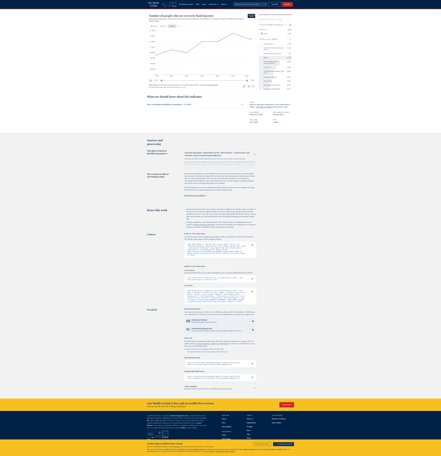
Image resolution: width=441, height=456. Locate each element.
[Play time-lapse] (151, 80)
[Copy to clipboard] (250, 245)
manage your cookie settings (225, 451)
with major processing (264, 107)
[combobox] (250, 4)
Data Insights (226, 427)
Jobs (248, 434)
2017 (156, 80)
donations (177, 446)
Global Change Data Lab (179, 416)
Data (197, 4)
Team (248, 430)
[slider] (161, 80)
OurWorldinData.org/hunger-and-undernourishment (165, 87)
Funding (249, 427)
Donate (287, 4)
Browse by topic (187, 4)
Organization (251, 423)
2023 (252, 80)
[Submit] (264, 4)
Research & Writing (279, 419)
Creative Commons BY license (204, 225)
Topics (224, 419)
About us (250, 419)
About (223, 4)
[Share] (249, 86)
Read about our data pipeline (194, 195)
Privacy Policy (209, 451)
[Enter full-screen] (253, 86)
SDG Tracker (226, 439)
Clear (289, 29)
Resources (212, 4)
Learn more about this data (209, 85)
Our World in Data (153, 4)
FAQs (183, 428)
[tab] (154, 26)
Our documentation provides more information (212, 344)
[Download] (244, 86)
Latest (204, 4)
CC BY (184, 87)
